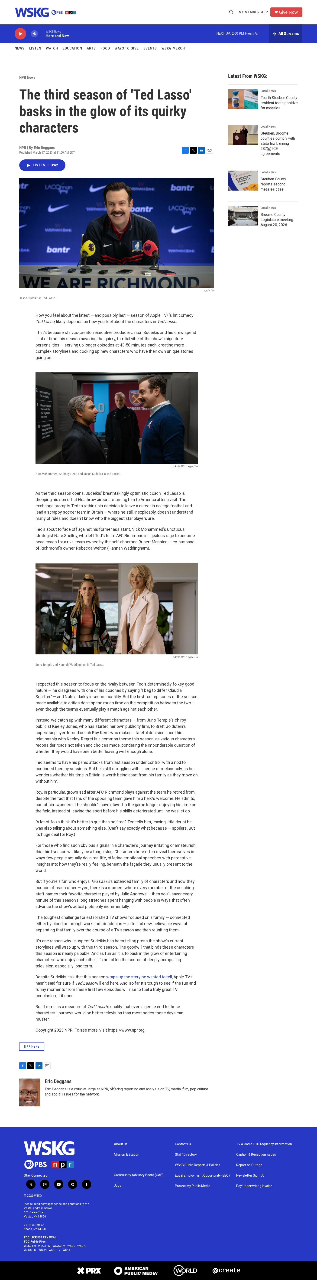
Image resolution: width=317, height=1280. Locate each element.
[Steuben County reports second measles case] (243, 181)
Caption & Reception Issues (256, 1154)
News (20, 48)
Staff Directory (186, 1154)
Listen (35, 48)
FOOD (105, 48)
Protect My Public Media (192, 1186)
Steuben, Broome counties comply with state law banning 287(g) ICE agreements (278, 143)
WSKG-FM (30, 1245)
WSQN (43, 1250)
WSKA (66, 1250)
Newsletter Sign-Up (250, 1175)
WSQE (71, 1245)
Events (150, 48)
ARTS (91, 48)
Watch (52, 48)
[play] (20, 33)
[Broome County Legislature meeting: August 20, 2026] (243, 216)
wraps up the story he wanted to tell (139, 976)
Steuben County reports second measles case (273, 184)
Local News (268, 91)
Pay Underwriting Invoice (254, 1186)
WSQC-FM (30, 1250)
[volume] (34, 34)
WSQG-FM (59, 1245)
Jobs (117, 1185)
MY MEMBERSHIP (253, 12)
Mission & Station (126, 1154)
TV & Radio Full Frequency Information (264, 1144)
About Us (120, 1144)
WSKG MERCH (173, 48)
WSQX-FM (44, 1245)
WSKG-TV (55, 1250)
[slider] (41, 33)
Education (72, 48)
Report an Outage (249, 1165)
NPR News (27, 77)
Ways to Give (127, 48)
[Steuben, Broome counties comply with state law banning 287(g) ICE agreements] (243, 135)
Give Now (288, 12)
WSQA (81, 1245)
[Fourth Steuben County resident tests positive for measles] (243, 99)
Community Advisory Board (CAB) (139, 1175)
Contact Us (183, 1144)
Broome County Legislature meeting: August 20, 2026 (277, 219)
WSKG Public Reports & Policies (197, 1165)
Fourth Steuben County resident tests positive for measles (279, 103)
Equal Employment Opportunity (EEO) (202, 1175)
